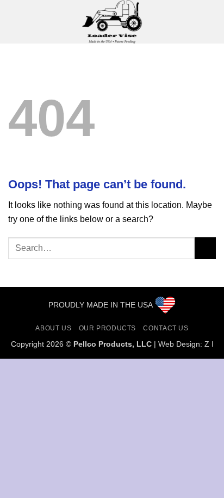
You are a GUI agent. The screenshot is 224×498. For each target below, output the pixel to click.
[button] (14, 21)
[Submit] (205, 248)
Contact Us (165, 328)
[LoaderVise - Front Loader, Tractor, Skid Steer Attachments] (112, 22)
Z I (209, 344)
